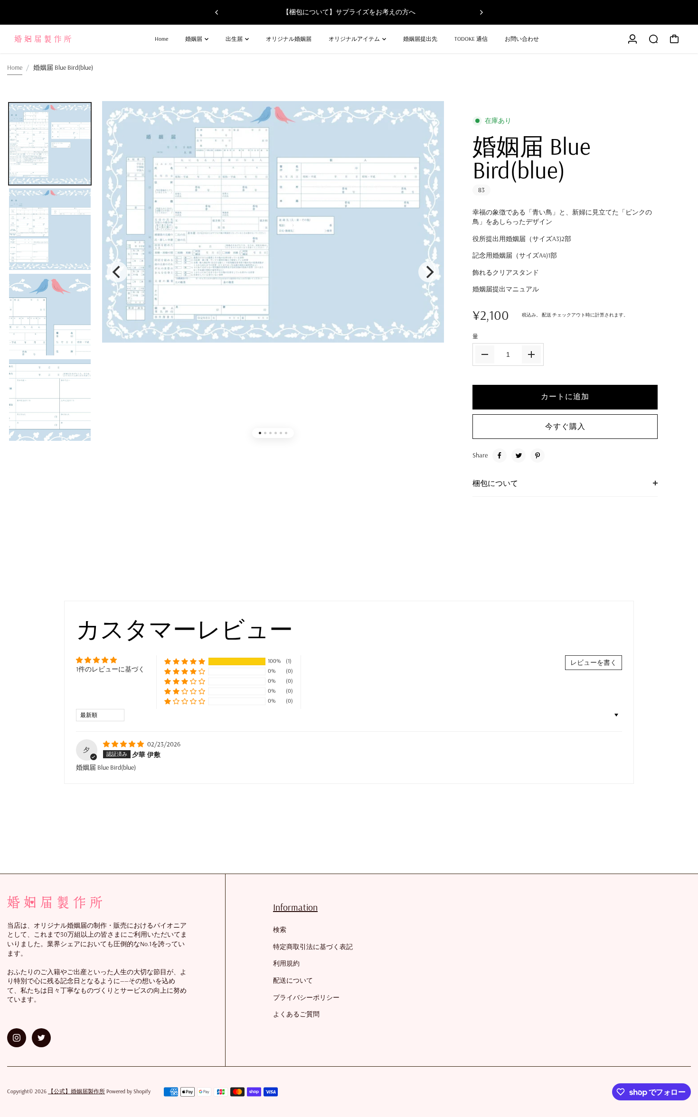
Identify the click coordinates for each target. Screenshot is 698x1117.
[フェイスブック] (499, 455)
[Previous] (217, 12)
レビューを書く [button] (593, 662)
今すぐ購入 (565, 426)
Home (14, 67)
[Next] (481, 12)
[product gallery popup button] (426, 125)
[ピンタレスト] (537, 455)
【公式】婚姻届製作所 (76, 1091)
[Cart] (674, 38)
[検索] (653, 38)
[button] (184, 661)
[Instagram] (16, 1037)
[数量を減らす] (484, 354)
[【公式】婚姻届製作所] (73, 39)
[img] (124, 744)
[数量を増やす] (531, 354)
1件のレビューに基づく (110, 669)
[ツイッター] (518, 455)
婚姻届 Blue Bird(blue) (531, 158)
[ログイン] (632, 38)
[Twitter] (41, 1037)
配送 (546, 315)
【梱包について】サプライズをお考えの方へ (349, 12)
